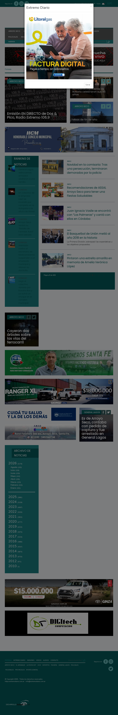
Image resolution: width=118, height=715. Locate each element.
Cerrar (88, 85)
